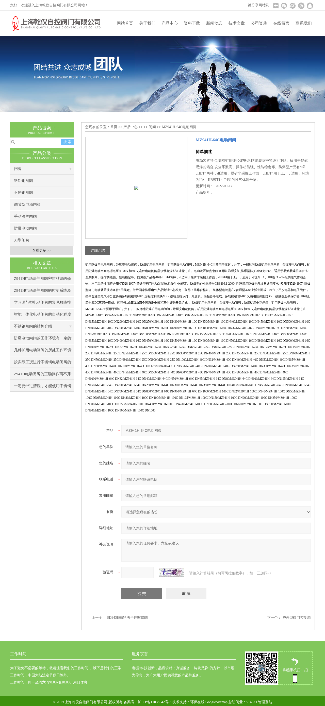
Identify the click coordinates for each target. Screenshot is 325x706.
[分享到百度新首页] (301, 6)
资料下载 (192, 23)
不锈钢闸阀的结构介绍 (33, 326)
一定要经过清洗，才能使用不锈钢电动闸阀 (42, 388)
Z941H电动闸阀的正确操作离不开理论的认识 (42, 376)
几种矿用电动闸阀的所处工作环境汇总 (42, 352)
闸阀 (18, 169)
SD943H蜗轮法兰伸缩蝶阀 (127, 617)
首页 (113, 127)
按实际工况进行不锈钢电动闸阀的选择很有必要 (42, 364)
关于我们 (147, 23)
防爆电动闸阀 (25, 228)
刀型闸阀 (21, 240)
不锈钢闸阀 (23, 193)
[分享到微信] (283, 6)
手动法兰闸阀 (25, 216)
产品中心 (169, 23)
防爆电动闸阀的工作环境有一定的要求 (42, 340)
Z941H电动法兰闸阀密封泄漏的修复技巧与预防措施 (42, 280)
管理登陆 (265, 702)
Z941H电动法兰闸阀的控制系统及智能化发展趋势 (42, 292)
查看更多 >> (41, 250)
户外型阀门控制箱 (296, 617)
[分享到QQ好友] (309, 6)
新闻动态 (214, 23)
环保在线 (197, 702)
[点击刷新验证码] (171, 572)
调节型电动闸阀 (27, 204)
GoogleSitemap (216, 702)
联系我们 (304, 23)
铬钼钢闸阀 (23, 181)
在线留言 (281, 23)
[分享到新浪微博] (292, 6)
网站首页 (125, 23)
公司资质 (259, 23)
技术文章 (237, 23)
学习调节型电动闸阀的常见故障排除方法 (42, 304)
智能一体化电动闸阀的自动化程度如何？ (42, 316)
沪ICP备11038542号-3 (154, 702)
